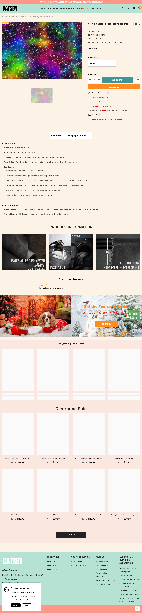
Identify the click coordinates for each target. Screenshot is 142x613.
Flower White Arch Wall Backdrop (18, 515)
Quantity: (92, 74)
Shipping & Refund (77, 135)
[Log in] (128, 8)
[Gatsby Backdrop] (35, 316)
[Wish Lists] (134, 8)
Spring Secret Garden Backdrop (53, 458)
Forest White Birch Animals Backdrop (88, 458)
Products (13, 16)
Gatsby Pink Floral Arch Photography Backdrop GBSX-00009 (124, 515)
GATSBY (99, 31)
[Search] (123, 8)
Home (4, 16)
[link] (24, 252)
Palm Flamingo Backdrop (124, 458)
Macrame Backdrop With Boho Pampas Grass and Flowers (53, 515)
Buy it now (114, 87)
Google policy (24, 600)
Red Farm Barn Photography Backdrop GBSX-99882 (89, 515)
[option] (42, 50)
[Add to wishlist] (137, 80)
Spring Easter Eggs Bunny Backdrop (17, 458)
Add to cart (118, 80)
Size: (93, 58)
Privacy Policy (15, 600)
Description (56, 135)
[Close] (39, 584)
